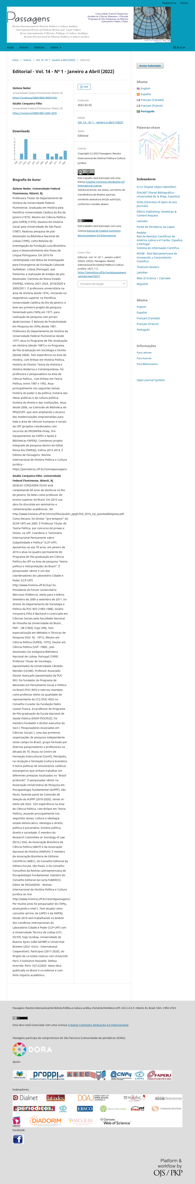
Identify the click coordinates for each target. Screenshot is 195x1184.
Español (146, 94)
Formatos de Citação (92, 284)
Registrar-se (169, 3)
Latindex (142, 221)
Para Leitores (144, 352)
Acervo (24, 47)
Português (143, 329)
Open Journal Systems (151, 380)
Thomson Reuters (148, 267)
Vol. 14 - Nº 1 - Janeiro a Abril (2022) (55, 60)
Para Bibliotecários (147, 364)
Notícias (39, 47)
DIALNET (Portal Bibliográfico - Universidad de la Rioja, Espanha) (158, 194)
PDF (85, 87)
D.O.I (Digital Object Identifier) (156, 187)
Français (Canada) (152, 100)
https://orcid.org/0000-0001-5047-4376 (35, 113)
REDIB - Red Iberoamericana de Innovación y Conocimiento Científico (157, 257)
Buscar (180, 47)
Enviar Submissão (150, 65)
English (145, 88)
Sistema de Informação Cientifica (158, 248)
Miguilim (142, 284)
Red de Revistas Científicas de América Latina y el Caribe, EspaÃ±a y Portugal (159, 240)
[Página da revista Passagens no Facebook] (18, 1143)
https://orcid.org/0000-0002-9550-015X (35, 97)
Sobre (55, 47)
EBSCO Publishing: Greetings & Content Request (157, 213)
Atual (10, 47)
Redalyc (142, 232)
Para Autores (144, 358)
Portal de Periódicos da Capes (156, 227)
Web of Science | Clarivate (153, 278)
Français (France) (152, 105)
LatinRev (142, 272)
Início (16, 60)
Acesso (184, 3)
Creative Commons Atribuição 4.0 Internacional (98, 1025)
